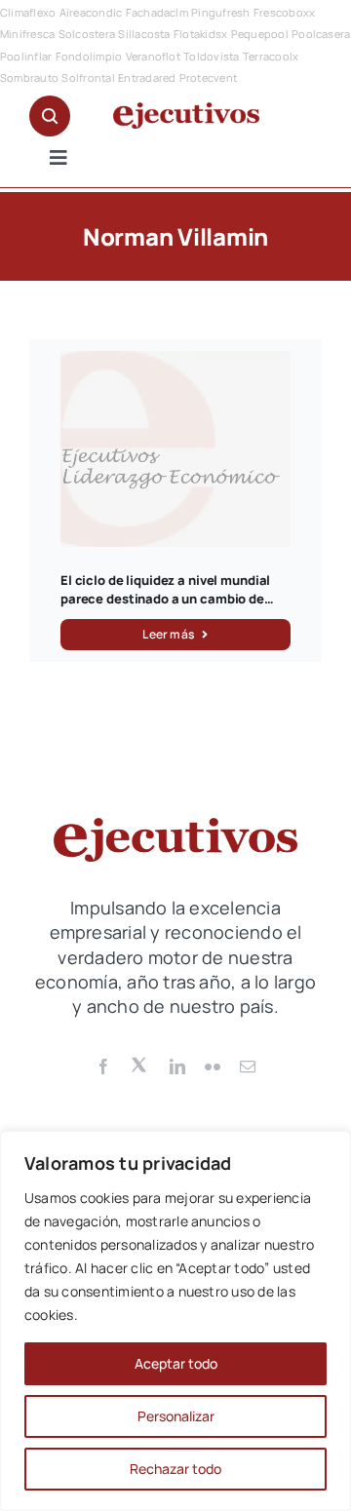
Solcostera (86, 33)
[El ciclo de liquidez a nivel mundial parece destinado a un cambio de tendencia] (175, 361)
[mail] (247, 1066)
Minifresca (27, 33)
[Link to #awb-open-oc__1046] (49, 116)
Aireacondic (91, 12)
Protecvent (208, 77)
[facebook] (103, 1066)
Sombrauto (29, 77)
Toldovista (211, 56)
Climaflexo (28, 12)
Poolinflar (26, 56)
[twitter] (140, 1063)
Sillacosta (144, 33)
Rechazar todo (175, 1468)
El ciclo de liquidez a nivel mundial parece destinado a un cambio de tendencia (165, 599)
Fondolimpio (89, 56)
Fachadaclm (157, 12)
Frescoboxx (284, 12)
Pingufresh (220, 12)
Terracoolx (270, 56)
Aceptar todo (176, 1363)
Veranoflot (153, 56)
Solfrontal (87, 77)
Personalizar (175, 1416)
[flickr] (212, 1066)
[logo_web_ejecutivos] (186, 110)
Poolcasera (321, 33)
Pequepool (260, 33)
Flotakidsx (200, 33)
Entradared (147, 77)
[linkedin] (177, 1066)
